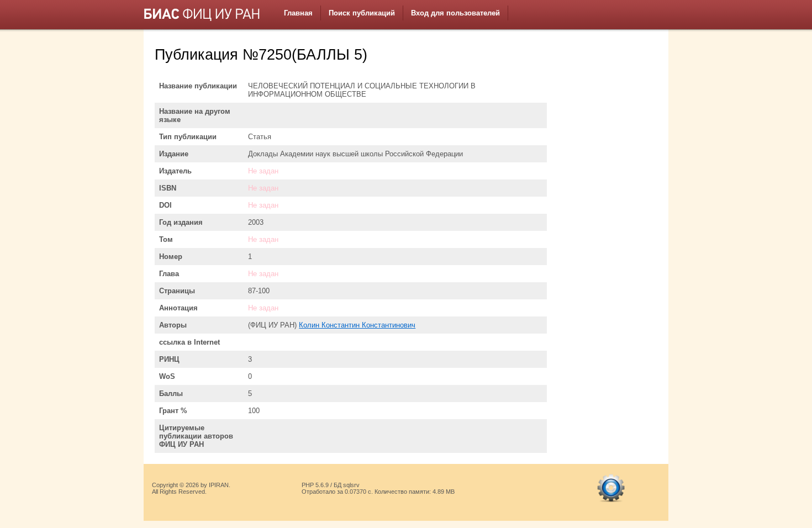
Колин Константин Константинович (357, 325)
